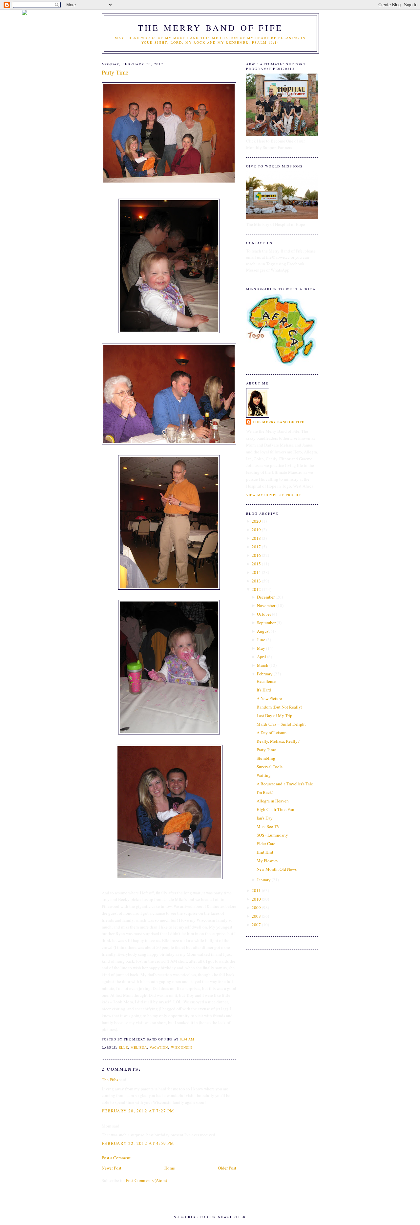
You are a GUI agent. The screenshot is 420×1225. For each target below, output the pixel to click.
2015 (256, 564)
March (262, 665)
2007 (256, 925)
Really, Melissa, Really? (278, 741)
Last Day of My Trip (274, 715)
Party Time (115, 72)
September (266, 622)
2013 (256, 581)
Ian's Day (265, 818)
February (265, 674)
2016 (256, 555)
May (261, 648)
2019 (256, 530)
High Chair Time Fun (275, 809)
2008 (256, 916)
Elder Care (266, 843)
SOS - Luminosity (272, 835)
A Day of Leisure (271, 732)
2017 (256, 547)
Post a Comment (116, 1158)
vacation (159, 1047)
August (263, 631)
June (261, 640)
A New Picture (269, 698)
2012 (256, 589)
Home (169, 1168)
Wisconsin (181, 1047)
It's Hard (264, 690)
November (266, 605)
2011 (256, 890)
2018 (256, 538)
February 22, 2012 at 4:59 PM (138, 1143)
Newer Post (111, 1168)
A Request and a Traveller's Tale (285, 784)
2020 (256, 521)
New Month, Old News (277, 869)
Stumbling (266, 758)
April (261, 657)
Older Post (227, 1168)
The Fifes (110, 1080)
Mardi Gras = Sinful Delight (281, 724)
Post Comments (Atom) (146, 1180)
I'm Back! (265, 792)
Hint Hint (265, 852)
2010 (256, 899)
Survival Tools (270, 767)
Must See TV (268, 826)
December (266, 597)
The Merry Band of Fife (210, 27)
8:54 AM (187, 1039)
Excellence (266, 681)
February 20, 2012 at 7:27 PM (138, 1111)
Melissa (139, 1047)
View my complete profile (274, 494)
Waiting (264, 775)
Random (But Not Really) (279, 707)
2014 (256, 572)
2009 (256, 907)
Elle (123, 1047)
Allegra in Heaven (273, 801)
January (264, 880)
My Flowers (267, 861)
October (264, 614)
